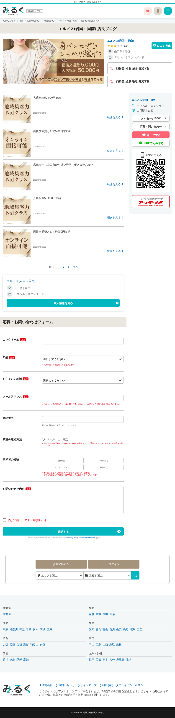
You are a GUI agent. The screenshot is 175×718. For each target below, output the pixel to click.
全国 (39, 10)
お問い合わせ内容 (16, 489)
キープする (154, 135)
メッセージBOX (151, 118)
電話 (65, 439)
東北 (91, 608)
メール (51, 439)
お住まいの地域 (15, 379)
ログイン (113, 564)
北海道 (7, 608)
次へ (75, 266)
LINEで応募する (154, 143)
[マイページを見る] (158, 11)
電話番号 (8, 418)
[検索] (135, 575)
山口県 (31, 10)
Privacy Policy (72, 537)
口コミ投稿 (164, 46)
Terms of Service (88, 537)
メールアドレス (15, 396)
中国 (91, 638)
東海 (91, 623)
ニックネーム (14, 339)
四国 (5, 653)
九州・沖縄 (96, 653)
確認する (63, 531)
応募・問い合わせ (151, 126)
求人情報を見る (63, 303)
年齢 (8, 357)
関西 (5, 638)
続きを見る (114, 117)
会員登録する (61, 564)
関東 (5, 623)
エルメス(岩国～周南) (120, 40)
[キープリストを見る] (148, 11)
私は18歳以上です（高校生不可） (28, 520)
